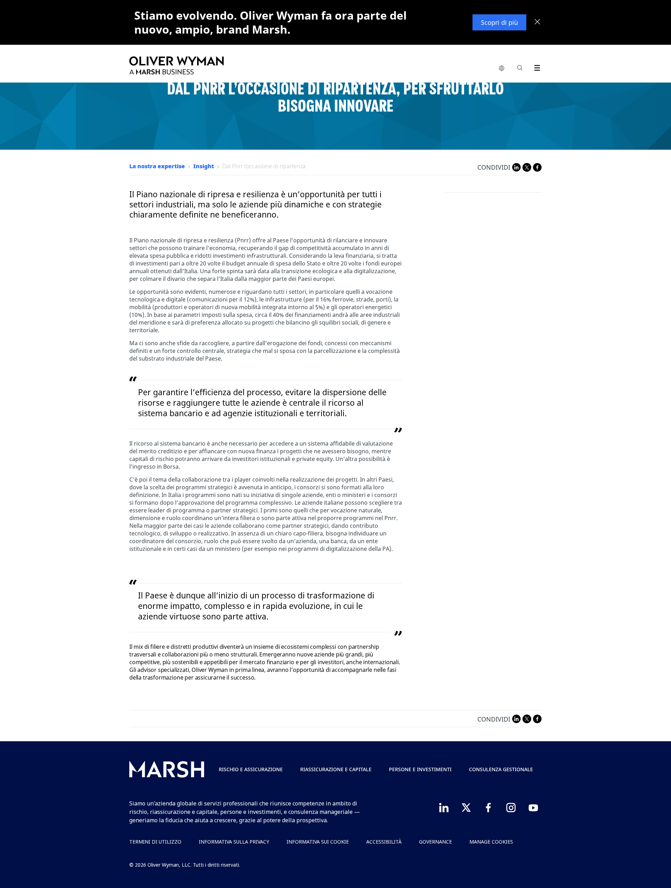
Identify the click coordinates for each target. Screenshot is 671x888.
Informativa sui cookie (318, 841)
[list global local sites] (501, 68)
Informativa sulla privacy (234, 841)
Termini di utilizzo (155, 841)
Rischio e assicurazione (251, 769)
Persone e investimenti (420, 769)
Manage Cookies (491, 841)
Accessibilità (384, 841)
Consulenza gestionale (501, 769)
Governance (435, 841)
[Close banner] (537, 22)
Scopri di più (499, 22)
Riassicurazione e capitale (335, 769)
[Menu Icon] (535, 67)
